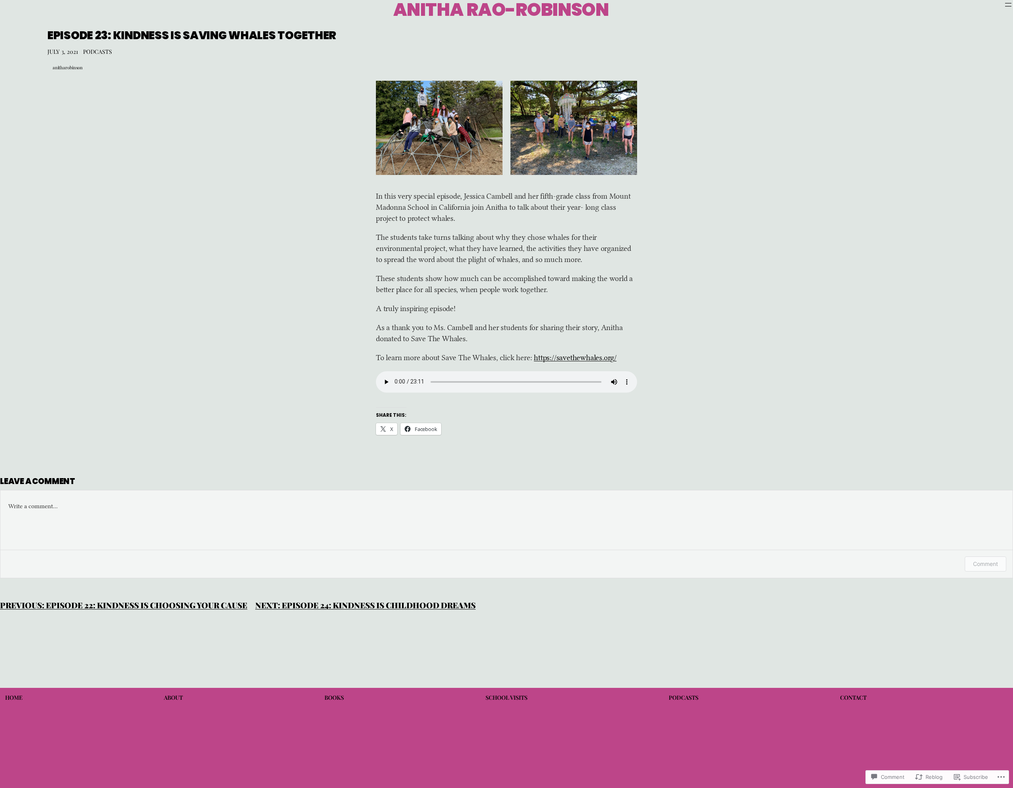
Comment (985, 563)
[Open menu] (1008, 4)
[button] (439, 128)
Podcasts (97, 51)
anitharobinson (68, 67)
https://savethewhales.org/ (575, 357)
